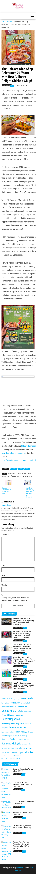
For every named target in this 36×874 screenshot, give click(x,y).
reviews (15, 735)
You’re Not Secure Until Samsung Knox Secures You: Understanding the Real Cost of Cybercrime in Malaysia (23, 660)
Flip (16, 706)
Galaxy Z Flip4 (28, 723)
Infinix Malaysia (21, 731)
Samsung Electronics (24, 739)
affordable (6, 698)
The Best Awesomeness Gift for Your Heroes (6, 490)
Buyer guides (5, 703)
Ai (11, 699)
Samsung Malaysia (11, 743)
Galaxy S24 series (8, 715)
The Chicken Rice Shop (24, 476)
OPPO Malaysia (7, 735)
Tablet (30, 748)
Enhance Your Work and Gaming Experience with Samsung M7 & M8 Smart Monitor (21, 845)
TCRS (27, 468)
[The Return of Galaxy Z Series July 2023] (7, 817)
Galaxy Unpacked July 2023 (13, 723)
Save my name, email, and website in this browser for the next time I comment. (15, 599)
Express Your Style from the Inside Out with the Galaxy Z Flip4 (22, 828)
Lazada (31, 732)
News (21, 468)
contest (22, 703)
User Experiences (6, 756)
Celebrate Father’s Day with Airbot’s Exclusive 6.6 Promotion (30, 492)
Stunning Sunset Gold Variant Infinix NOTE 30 (23, 770)
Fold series (22, 706)
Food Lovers (5, 476)
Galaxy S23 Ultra (27, 711)
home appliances (17, 727)
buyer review (15, 703)
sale (19, 735)
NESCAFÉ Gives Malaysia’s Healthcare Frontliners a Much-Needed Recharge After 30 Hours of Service (23, 686)
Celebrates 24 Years (14, 474)
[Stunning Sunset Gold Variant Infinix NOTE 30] (7, 774)
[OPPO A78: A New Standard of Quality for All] (7, 805)
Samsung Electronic (10, 739)
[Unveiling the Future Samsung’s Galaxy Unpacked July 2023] (7, 790)
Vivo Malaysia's (24, 756)
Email (4, 575)
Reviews (9, 22)
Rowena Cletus (22, 85)
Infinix (12, 732)
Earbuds (28, 703)
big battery (16, 699)
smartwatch (21, 748)
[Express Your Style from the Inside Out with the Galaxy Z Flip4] (7, 832)
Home (3, 22)
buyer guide (26, 698)
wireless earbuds (15, 759)
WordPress (19, 868)
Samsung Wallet (26, 744)
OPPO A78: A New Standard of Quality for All (23, 803)
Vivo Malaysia (15, 756)
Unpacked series (25, 752)
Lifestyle (14, 468)
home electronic (5, 732)
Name (4, 565)
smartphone (4, 748)
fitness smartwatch (8, 706)
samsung (24, 735)
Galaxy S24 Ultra (19, 715)
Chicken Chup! (26, 473)
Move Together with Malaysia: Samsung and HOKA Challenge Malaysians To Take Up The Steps (23, 673)
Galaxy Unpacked (11, 719)
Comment (5, 535)
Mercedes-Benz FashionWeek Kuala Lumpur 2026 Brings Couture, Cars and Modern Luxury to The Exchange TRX (23, 634)
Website (4, 585)
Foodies (13, 476)
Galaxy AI (7, 710)
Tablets (4, 753)
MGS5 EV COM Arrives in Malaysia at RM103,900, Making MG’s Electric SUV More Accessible (23, 622)
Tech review (12, 752)
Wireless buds (5, 759)
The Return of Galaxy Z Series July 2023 (23, 813)
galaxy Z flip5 (5, 728)
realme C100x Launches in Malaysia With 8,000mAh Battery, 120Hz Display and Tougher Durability (22, 647)
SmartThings (11, 748)
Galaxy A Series (18, 711)
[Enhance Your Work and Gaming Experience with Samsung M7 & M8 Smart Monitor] (7, 851)
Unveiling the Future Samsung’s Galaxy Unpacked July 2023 (22, 784)
